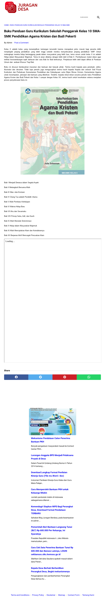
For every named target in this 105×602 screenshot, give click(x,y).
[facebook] (79, 7)
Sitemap (61, 595)
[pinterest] (64, 377)
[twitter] (85, 7)
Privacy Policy (38, 595)
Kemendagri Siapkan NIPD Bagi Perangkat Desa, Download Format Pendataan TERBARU (52, 510)
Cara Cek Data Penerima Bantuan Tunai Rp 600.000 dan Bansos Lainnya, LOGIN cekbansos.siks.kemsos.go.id (52, 551)
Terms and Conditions (20, 595)
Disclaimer (51, 595)
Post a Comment (21, 43)
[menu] (5, 17)
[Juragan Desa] (23, 7)
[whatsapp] (89, 377)
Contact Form (74, 595)
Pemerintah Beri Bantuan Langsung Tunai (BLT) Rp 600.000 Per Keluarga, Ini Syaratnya (51, 530)
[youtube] (91, 7)
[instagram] (98, 7)
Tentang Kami (88, 595)
